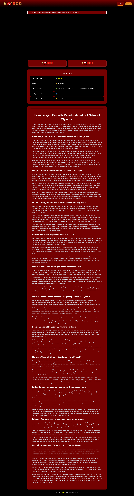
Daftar (120, 4)
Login (128, 4)
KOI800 (60, 78)
